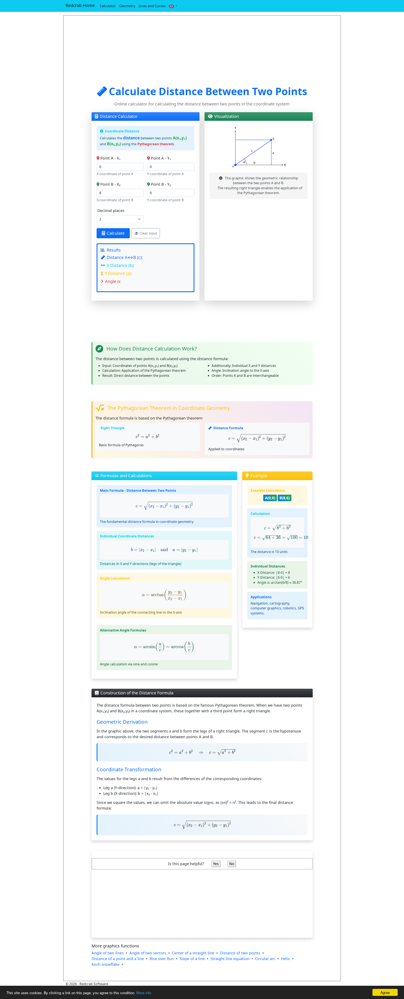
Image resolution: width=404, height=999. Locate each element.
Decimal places (110, 210)
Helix (285, 958)
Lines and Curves (152, 6)
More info (143, 992)
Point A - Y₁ (161, 158)
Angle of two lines (108, 952)
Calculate (116, 233)
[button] (173, 6)
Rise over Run (162, 958)
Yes (216, 863)
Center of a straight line (193, 952)
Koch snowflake (106, 964)
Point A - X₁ (110, 158)
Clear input (148, 233)
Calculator (108, 6)
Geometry (127, 6)
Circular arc (265, 958)
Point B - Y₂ (161, 184)
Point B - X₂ (110, 184)
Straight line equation (229, 958)
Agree (385, 992)
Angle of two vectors (147, 952)
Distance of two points (240, 952)
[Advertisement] (202, 50)
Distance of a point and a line (118, 958)
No (231, 863)
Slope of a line (192, 958)
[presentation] (147, 436)
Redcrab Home (80, 5)
